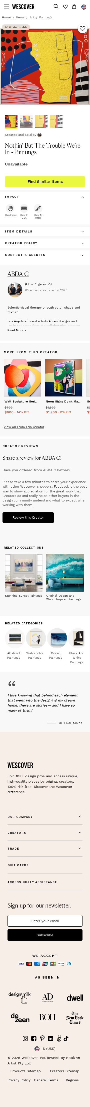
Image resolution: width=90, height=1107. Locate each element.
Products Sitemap (25, 1071)
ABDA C (18, 274)
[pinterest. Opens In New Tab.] (42, 1038)
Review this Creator (28, 517)
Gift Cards (18, 865)
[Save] (82, 29)
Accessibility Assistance (32, 882)
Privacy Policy (19, 1080)
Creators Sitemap (65, 1071)
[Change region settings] (83, 7)
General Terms (46, 1080)
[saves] (65, 7)
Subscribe (45, 935)
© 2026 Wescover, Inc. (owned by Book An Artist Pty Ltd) (44, 1060)
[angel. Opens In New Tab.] (59, 1038)
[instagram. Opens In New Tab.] (25, 1038)
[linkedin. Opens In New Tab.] (50, 1038)
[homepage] (23, 6)
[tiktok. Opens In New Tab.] (66, 1038)
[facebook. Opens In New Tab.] (34, 1038)
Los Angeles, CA (40, 284)
